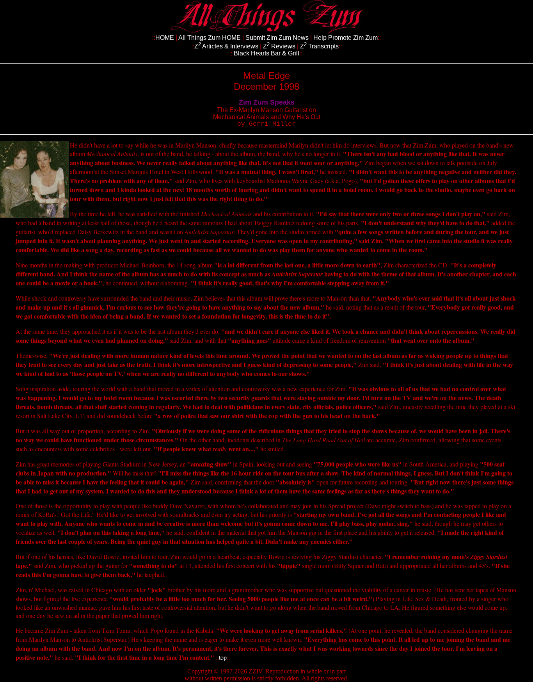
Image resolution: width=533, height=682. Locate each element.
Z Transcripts (319, 46)
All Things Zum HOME (209, 37)
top (223, 657)
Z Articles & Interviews (227, 46)
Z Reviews (279, 46)
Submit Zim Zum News (277, 37)
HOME (164, 37)
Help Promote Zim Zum (345, 37)
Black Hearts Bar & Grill (266, 53)
